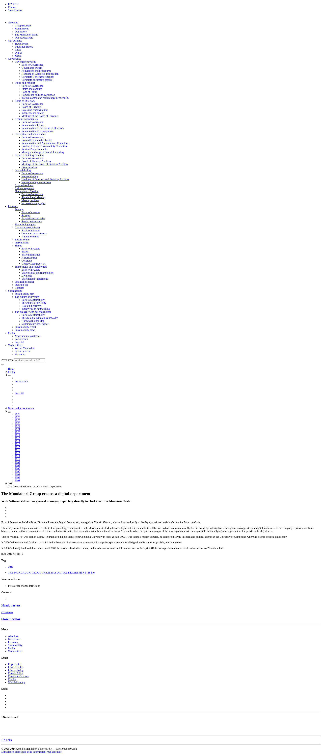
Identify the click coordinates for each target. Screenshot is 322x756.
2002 (17, 477)
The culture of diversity (27, 296)
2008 (17, 465)
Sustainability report (25, 327)
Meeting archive (30, 200)
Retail (18, 49)
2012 (17, 456)
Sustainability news (25, 330)
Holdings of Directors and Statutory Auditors (45, 179)
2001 (17, 480)
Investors (13, 206)
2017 (17, 441)
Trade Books (21, 43)
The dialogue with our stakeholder (33, 311)
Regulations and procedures (36, 70)
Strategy (19, 209)
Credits (12, 679)
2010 (10, 566)
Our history (21, 31)
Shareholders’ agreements (34, 278)
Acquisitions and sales (33, 218)
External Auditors (24, 185)
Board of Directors (25, 100)
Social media (21, 339)
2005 (17, 471)
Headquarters (10, 605)
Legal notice (14, 664)
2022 (17, 426)
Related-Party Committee (34, 149)
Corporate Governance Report (37, 76)
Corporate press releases (27, 227)
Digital (18, 52)
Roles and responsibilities (34, 110)
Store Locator (15, 10)
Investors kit (21, 284)
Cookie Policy (15, 673)
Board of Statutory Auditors (29, 155)
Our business (15, 40)
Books (4, 723)
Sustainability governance (35, 323)
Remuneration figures (26, 119)
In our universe (23, 351)
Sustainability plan (24, 293)
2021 (17, 429)
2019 (17, 435)
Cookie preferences (18, 676)
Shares (18, 245)
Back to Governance (32, 64)
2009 (17, 462)
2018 (17, 438)
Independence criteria (32, 113)
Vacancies (20, 354)
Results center (22, 239)
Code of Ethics (29, 91)
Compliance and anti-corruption (38, 94)
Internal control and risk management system (45, 97)
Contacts (12, 7)
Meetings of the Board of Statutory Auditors (44, 164)
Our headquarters (24, 37)
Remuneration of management (37, 131)
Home (11, 369)
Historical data (29, 257)
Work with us (15, 345)
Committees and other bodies (30, 134)
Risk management (24, 188)
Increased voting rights (33, 203)
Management (22, 28)
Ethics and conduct (25, 82)
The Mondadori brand (26, 34)
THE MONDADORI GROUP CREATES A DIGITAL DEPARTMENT (51, 572)
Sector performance (31, 221)
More (4, 732)
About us (13, 22)
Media (18, 55)
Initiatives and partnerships (35, 308)
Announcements (30, 236)
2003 (17, 474)
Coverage (26, 260)
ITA (10, 4)
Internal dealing (23, 170)
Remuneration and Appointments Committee (45, 143)
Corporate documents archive (36, 79)
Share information (30, 254)
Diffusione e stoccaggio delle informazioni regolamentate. (31, 751)
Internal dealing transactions (36, 182)
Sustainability (15, 290)
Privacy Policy (15, 670)
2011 (17, 459)
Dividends (26, 275)
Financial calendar (24, 281)
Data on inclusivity (31, 305)
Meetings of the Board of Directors (39, 116)
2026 (17, 414)
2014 (17, 450)
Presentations (22, 242)
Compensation (29, 167)
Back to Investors (30, 212)
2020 (17, 432)
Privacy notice (15, 667)
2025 (17, 417)
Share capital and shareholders (31, 266)
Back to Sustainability (33, 299)
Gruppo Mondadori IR (33, 263)
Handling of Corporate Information (40, 73)
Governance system (25, 61)
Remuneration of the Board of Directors (42, 128)
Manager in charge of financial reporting (42, 152)
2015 (17, 447)
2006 (17, 468)
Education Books (24, 46)
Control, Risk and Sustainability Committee (44, 146)
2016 (17, 444)
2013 (17, 453)
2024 (17, 420)
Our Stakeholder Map (32, 320)
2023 (17, 423)
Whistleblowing (16, 682)
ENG (16, 4)
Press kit (19, 342)
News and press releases (27, 336)
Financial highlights (25, 224)
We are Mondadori (25, 348)
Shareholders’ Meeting (27, 191)
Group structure (23, 25)
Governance (14, 58)
